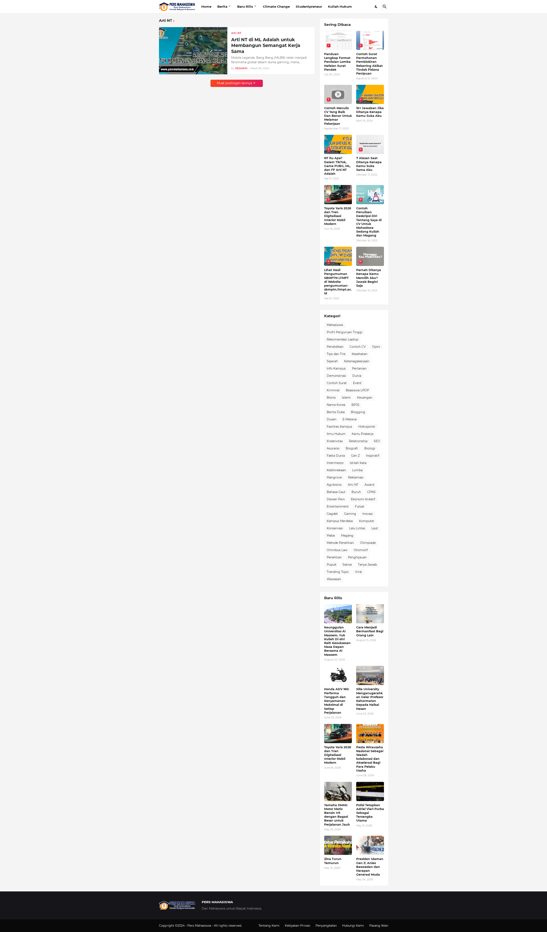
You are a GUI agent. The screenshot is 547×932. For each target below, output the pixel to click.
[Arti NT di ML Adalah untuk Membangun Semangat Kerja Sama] (193, 50)
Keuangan (364, 397)
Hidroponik (366, 427)
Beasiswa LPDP (357, 390)
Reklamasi (355, 477)
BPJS (355, 405)
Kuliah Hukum (340, 6)
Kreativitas (335, 441)
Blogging (358, 412)
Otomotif (361, 550)
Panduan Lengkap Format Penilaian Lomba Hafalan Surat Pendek (337, 62)
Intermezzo (335, 463)
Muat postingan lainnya (234, 83)
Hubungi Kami (353, 926)
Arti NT (353, 485)
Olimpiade (368, 543)
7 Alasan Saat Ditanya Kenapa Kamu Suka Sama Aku (369, 164)
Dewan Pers (336, 499)
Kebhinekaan (336, 470)
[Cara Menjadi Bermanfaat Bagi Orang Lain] (370, 613)
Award (369, 485)
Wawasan (334, 579)
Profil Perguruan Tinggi (344, 332)
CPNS (371, 492)
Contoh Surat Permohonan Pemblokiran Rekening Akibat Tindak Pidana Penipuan (369, 63)
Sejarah (332, 361)
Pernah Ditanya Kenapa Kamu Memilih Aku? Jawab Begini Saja (368, 278)
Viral (358, 572)
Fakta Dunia (336, 456)
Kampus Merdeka (340, 521)
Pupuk (331, 565)
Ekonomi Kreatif (363, 499)
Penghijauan (357, 557)
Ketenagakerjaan (356, 361)
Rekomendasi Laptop (342, 339)
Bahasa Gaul (336, 492)
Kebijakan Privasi (297, 926)
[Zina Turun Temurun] (338, 845)
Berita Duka (336, 412)
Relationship (358, 441)
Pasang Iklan (378, 926)
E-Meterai (350, 419)
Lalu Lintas (357, 528)
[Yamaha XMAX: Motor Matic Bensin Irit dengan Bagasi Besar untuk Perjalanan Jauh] (338, 791)
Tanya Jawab (367, 565)
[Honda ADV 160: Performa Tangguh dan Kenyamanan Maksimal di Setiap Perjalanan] (338, 675)
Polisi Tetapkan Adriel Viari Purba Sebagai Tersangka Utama (370, 813)
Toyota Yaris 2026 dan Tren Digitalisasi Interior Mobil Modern (337, 216)
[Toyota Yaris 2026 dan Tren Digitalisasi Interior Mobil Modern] (338, 733)
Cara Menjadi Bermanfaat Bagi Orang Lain (369, 631)
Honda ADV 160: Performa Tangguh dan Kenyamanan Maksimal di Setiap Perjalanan (336, 700)
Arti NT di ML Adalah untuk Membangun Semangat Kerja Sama (265, 45)
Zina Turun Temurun (332, 861)
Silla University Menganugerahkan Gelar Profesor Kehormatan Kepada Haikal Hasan (369, 698)
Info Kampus (336, 368)
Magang (347, 535)
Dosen (331, 419)
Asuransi (333, 448)
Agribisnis (334, 485)
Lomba (357, 470)
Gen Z (355, 456)
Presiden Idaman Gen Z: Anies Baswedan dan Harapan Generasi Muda (369, 866)
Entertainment (338, 506)
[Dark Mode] (376, 6)
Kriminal (333, 390)
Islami (346, 397)
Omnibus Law (337, 550)
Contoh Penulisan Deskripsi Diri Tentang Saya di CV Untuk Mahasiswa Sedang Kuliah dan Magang (369, 221)
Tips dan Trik (336, 354)
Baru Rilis (245, 6)
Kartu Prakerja (362, 434)
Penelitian (334, 557)
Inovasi (367, 514)
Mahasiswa (335, 325)
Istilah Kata (358, 463)
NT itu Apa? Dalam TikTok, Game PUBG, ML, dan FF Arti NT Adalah (337, 166)
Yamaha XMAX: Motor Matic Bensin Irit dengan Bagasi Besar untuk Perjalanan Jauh (337, 814)
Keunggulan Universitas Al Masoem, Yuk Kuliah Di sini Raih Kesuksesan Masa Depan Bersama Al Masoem (337, 640)
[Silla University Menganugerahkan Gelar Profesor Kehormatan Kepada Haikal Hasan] (370, 675)
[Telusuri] (384, 6)
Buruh (356, 492)
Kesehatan (359, 354)
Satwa (347, 565)
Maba (331, 535)
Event (357, 383)
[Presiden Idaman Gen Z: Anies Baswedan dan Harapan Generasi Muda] (370, 845)
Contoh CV (358, 347)
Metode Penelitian (340, 543)
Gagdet (332, 514)
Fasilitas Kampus (339, 427)
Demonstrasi (336, 376)
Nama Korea (336, 405)
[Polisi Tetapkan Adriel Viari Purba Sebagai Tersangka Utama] (370, 791)
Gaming (350, 514)
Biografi (352, 448)
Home (206, 6)
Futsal (359, 506)
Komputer (366, 521)
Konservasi (335, 528)
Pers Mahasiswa (199, 926)
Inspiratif (372, 456)
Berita (222, 6)
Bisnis (331, 397)
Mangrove (334, 477)
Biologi (369, 448)
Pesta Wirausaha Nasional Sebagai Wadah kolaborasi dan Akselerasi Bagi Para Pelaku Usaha (369, 758)
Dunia (356, 376)
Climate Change (276, 6)
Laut (374, 528)
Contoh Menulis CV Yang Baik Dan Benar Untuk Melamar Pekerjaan (338, 116)
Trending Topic (338, 572)
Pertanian (359, 368)
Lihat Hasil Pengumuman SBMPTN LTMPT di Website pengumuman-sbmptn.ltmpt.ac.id (338, 281)
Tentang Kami (269, 926)
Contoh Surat (337, 383)
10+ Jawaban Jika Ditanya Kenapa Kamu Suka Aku (370, 112)
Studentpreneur (309, 6)
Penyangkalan (326, 926)
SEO (377, 441)
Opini (376, 347)
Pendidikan (335, 347)
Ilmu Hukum (336, 434)
